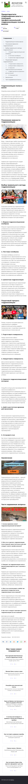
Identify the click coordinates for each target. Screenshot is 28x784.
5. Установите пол (13, 75)
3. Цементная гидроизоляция (16, 57)
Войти (12, 779)
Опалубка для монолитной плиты (14, 686)
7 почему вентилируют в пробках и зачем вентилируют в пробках (14, 718)
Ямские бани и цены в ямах (14, 671)
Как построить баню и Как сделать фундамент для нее (14, 763)
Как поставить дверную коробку (14, 734)
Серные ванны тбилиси (14, 748)
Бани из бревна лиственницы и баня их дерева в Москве (14, 701)
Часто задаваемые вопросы (13, 79)
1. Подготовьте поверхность (15, 63)
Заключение (9, 77)
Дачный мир (17, 3)
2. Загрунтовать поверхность (15, 65)
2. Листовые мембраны (14, 55)
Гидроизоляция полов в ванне (14, 41)
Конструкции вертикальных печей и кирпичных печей (14, 656)
